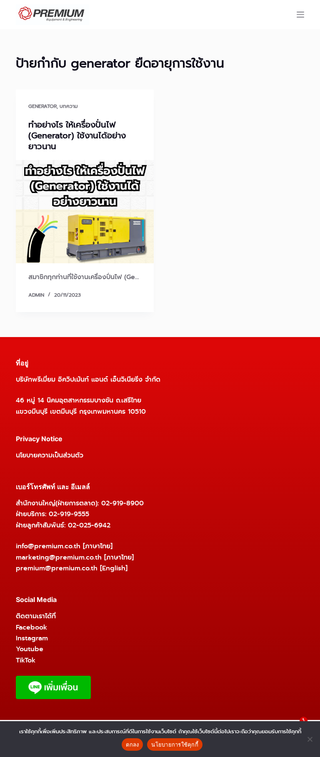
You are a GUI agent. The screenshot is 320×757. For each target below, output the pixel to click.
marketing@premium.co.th (59, 557)
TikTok (25, 660)
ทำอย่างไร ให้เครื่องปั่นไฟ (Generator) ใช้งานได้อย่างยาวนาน (77, 135)
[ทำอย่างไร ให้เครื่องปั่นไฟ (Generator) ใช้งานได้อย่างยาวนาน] (85, 211)
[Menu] (300, 14)
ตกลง (132, 744)
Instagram (32, 638)
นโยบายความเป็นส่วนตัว (49, 455)
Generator (42, 106)
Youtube (29, 649)
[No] (309, 739)
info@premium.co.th (48, 546)
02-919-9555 (69, 514)
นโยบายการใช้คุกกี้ (174, 744)
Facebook (31, 627)
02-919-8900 (122, 503)
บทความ (69, 106)
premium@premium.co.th (57, 568)
